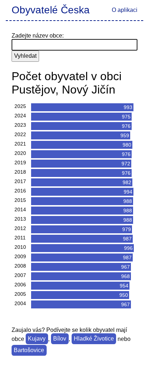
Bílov (59, 339)
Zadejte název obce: (38, 36)
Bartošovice (29, 350)
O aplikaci (124, 10)
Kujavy (37, 339)
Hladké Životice (94, 339)
